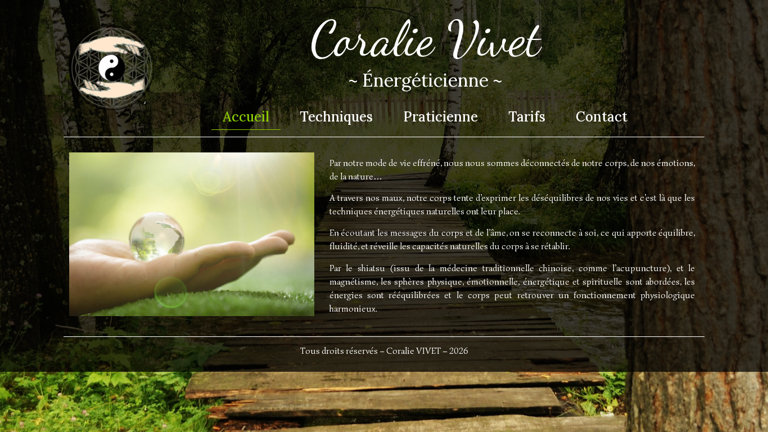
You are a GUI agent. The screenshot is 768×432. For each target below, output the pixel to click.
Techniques (336, 116)
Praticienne (441, 116)
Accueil (246, 116)
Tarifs (526, 116)
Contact (601, 116)
